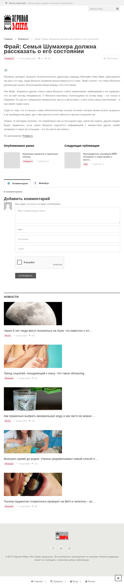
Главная (8, 38)
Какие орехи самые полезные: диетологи (50, 3)
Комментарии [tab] (20, 183)
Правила (57, 581)
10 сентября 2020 (27, 58)
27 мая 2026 (24, 463)
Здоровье (9, 378)
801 (36, 378)
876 (33, 335)
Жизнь (8, 335)
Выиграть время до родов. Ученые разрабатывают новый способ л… (51, 458)
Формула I (23, 38)
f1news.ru (27, 135)
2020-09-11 (98, 164)
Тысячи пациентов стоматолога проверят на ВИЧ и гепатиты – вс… (49, 501)
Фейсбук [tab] (43, 183)
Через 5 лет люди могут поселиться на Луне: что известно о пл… (48, 330)
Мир (86, 164)
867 (36, 506)
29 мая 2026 (24, 378)
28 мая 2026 (21, 420)
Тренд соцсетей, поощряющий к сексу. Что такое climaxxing (44, 373)
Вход (75, 581)
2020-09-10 (43, 161)
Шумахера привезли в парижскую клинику (40, 155)
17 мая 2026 (24, 506)
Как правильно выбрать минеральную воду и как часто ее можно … (49, 416)
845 (33, 420)
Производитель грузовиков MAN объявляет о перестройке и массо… (100, 156)
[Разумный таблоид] (16, 22)
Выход (91, 581)
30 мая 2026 (21, 335)
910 (36, 463)
